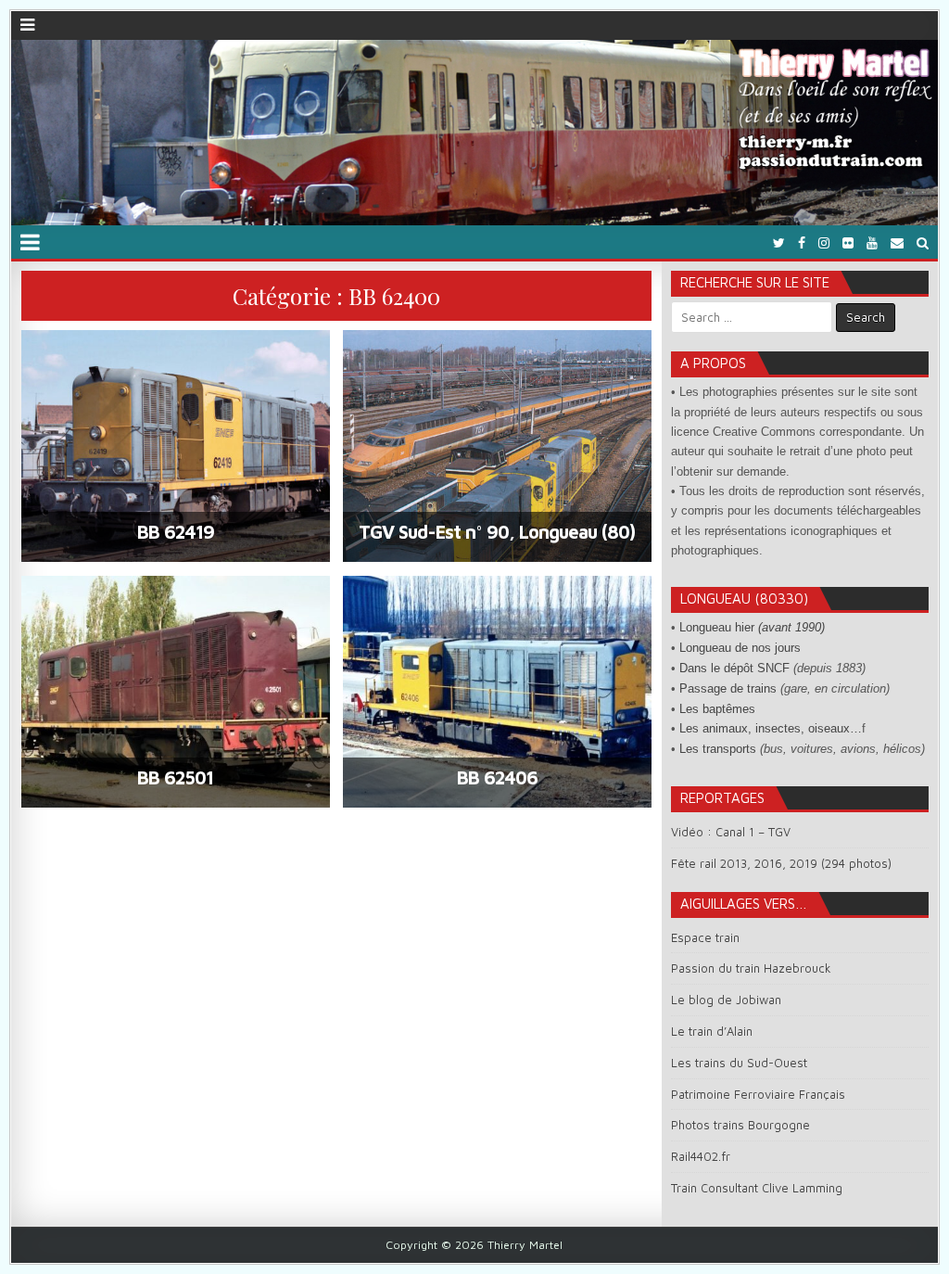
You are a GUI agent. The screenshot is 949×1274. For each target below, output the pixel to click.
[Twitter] (779, 242)
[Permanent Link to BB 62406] (497, 692)
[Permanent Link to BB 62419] (175, 446)
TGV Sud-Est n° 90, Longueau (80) (497, 531)
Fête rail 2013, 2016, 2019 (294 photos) (781, 863)
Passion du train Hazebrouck (751, 968)
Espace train (705, 937)
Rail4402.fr (700, 1156)
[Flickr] (848, 242)
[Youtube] (872, 242)
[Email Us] (897, 242)
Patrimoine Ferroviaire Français (758, 1094)
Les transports (717, 749)
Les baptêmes (717, 709)
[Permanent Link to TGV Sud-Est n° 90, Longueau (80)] (497, 446)
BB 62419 (175, 531)
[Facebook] (801, 242)
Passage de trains (728, 688)
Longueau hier (752, 627)
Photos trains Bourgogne (740, 1124)
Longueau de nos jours (740, 648)
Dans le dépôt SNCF (734, 668)
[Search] (923, 242)
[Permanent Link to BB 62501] (175, 692)
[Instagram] (823, 242)
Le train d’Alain (712, 1031)
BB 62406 (497, 777)
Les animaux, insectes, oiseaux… (770, 728)
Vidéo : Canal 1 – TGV (731, 831)
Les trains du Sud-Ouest (739, 1062)
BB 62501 (175, 777)
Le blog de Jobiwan (726, 999)
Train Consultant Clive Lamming (756, 1187)
